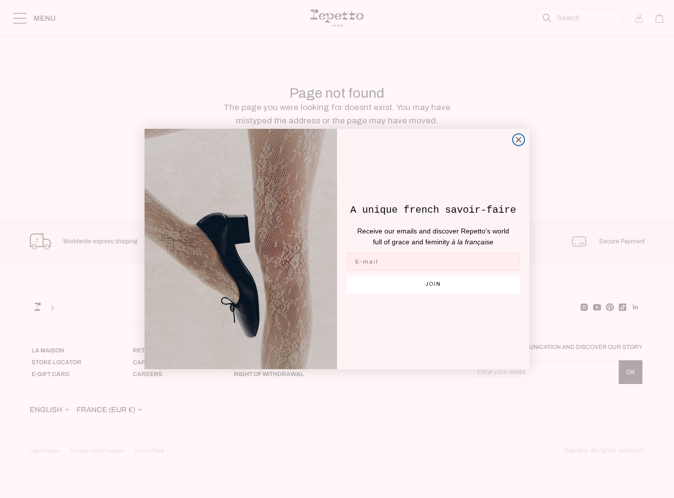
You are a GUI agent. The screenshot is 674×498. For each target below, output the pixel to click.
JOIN (433, 284)
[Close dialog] (518, 140)
